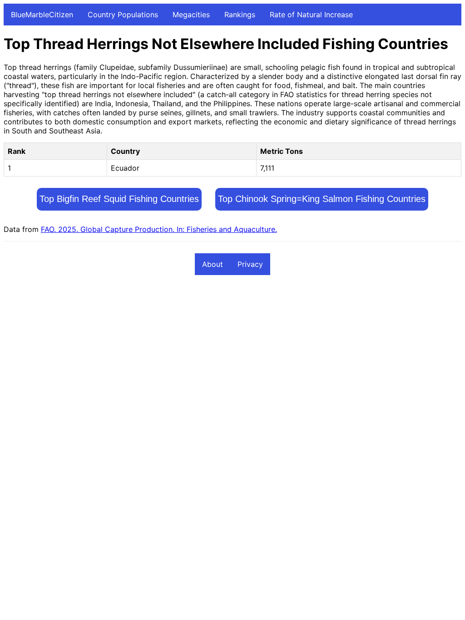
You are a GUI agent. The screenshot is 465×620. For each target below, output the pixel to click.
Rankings (239, 14)
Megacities (191, 14)
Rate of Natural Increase (311, 14)
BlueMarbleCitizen (42, 14)
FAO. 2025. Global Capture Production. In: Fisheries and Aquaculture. (159, 229)
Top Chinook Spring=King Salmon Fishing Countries (321, 199)
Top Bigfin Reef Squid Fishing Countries (119, 199)
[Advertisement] (232, 349)
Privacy (250, 264)
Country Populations (123, 14)
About (212, 264)
